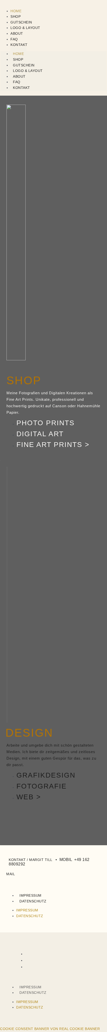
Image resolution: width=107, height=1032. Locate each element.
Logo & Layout (25, 28)
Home (15, 11)
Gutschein (21, 22)
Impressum (30, 895)
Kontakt (19, 45)
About (16, 33)
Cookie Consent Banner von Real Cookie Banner (50, 1029)
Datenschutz (33, 901)
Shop (15, 16)
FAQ (14, 39)
